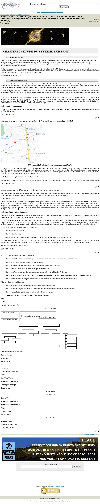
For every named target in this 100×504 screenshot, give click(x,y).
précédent (97, 19)
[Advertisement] (50, 476)
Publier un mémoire (46, 12)
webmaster (57, 498)
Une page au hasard (57, 12)
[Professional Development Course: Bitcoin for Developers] (35, 44)
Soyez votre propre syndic (57, 486)
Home (38, 12)
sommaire (92, 21)
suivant (97, 21)
